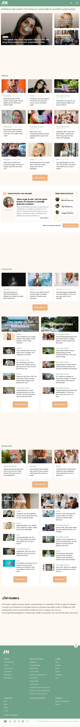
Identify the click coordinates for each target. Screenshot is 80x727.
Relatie (6, 707)
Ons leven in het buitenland (38, 675)
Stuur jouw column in (70, 225)
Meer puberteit (40, 484)
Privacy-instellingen (11, 715)
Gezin (5, 704)
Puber (57, 678)
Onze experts (8, 678)
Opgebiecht (33, 662)
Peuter (57, 668)
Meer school (59, 579)
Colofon (6, 665)
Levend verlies (34, 672)
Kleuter (57, 672)
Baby (56, 662)
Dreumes (58, 665)
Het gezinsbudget (35, 665)
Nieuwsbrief (7, 672)
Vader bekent (34, 668)
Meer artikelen (40, 178)
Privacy (57, 704)
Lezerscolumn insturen (37, 698)
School (6, 711)
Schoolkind (58, 675)
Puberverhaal (34, 678)
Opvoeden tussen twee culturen (40, 687)
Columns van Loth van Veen (38, 694)
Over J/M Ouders (9, 662)
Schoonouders (34, 684)
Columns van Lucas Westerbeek (40, 691)
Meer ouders (20, 579)
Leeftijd (57, 659)
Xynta (76, 721)
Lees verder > (44, 218)
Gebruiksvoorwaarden (62, 701)
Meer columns (40, 307)
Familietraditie (34, 681)
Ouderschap (8, 698)
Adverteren (7, 675)
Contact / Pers (8, 668)
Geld (5, 701)
